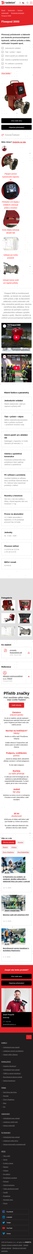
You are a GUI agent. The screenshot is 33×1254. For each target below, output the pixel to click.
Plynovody (6, 1133)
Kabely (4, 1043)
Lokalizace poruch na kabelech (13, 1051)
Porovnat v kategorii (12, 135)
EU (4, 1107)
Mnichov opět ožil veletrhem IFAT (16, 915)
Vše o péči (6, 1156)
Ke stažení (6, 1174)
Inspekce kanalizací (9, 1066)
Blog (7, 872)
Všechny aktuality (8, 842)
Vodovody (11, 10)
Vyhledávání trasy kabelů (11, 1047)
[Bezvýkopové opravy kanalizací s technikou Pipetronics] (13, 930)
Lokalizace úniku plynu (10, 1141)
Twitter (9, 1222)
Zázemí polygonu (8, 1185)
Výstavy (13, 847)
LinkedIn (9, 1217)
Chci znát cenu (16, 121)
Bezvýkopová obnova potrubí (12, 1077)
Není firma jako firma (10, 1092)
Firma (3, 1088)
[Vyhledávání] (27, 2)
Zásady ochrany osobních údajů (11, 1245)
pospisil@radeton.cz (9, 1024)
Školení (5, 847)
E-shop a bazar (8, 1163)
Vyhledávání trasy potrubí (11, 1070)
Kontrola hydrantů (17, 13)
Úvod (3, 10)
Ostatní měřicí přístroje (10, 1054)
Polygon (6, 1181)
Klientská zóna (8, 1200)
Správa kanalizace (9, 1081)
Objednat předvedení (16, 127)
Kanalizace (6, 1062)
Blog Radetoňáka (23, 852)
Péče (3, 1151)
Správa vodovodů (9, 1125)
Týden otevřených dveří (10, 1189)
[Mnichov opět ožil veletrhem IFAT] (13, 896)
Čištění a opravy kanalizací (12, 1073)
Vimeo (9, 1233)
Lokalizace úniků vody (10, 1122)
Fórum (5, 1203)
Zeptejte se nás (19, 142)
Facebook (10, 1212)
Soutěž (5, 1192)
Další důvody (16, 705)
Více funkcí (6, 73)
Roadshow (6, 1196)
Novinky (20, 842)
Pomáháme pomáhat (10, 1178)
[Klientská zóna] (20, 2)
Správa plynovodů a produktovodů (14, 1144)
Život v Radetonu (8, 852)
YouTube (9, 1228)
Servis (5, 1159)
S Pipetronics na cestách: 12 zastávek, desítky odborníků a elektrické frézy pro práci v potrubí (16, 879)
